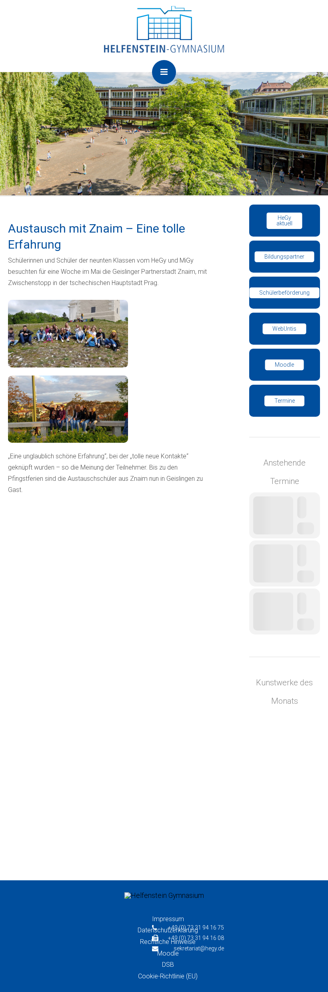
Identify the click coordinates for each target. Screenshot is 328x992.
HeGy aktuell (284, 221)
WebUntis (284, 328)
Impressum (168, 919)
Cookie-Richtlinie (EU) (168, 976)
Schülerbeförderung (284, 292)
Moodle (284, 364)
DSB (168, 964)
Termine (284, 401)
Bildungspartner (284, 256)
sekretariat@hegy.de (199, 948)
